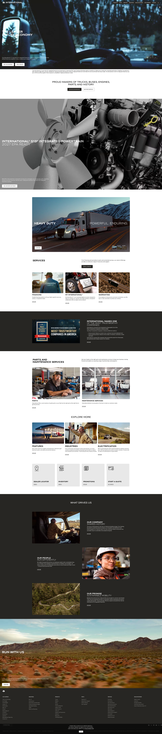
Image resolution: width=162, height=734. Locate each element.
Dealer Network (139, 2)
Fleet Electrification (112, 705)
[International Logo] (12, 3)
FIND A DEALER (20, 64)
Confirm (81, 731)
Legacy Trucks (58, 707)
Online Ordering (85, 702)
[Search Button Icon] (158, 3)
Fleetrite (83, 699)
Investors (4, 715)
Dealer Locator (137, 699)
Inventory (136, 701)
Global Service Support (112, 712)
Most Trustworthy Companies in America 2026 (97, 328)
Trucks (56, 699)
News (4, 707)
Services (125, 2)
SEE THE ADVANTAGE (8, 64)
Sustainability (5, 702)
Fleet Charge (110, 710)
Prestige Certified (137, 702)
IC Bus (56, 710)
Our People (5, 701)
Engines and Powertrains (60, 712)
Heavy (56, 702)
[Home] (4, 691)
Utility (30, 707)
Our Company (147, 2)
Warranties (110, 709)
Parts (120, 2)
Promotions (110, 701)
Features (57, 714)
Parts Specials (84, 704)
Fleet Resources (111, 707)
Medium (56, 701)
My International (111, 702)
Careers (154, 2)
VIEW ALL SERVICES (87, 266)
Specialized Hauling (33, 705)
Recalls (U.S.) (110, 715)
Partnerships (5, 705)
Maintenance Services (112, 704)
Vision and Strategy (6, 699)
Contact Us (5, 718)
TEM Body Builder (58, 717)
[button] (160, 7)
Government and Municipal (34, 702)
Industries (131, 2)
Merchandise (5, 710)
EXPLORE (34, 301)
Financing (110, 699)
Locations (4, 712)
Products (115, 2)
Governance (5, 714)
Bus (29, 699)
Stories (4, 709)
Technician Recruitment (139, 704)
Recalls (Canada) (111, 717)
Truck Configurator (59, 705)
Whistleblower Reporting (7, 717)
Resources (57, 715)
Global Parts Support (86, 701)
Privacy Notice (88, 728)
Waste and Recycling (33, 709)
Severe (56, 704)
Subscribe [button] (6, 684)
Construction (31, 701)
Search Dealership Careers (139, 705)
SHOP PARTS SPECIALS (88, 89)
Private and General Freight (34, 704)
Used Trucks (57, 709)
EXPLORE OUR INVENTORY (74, 89)
